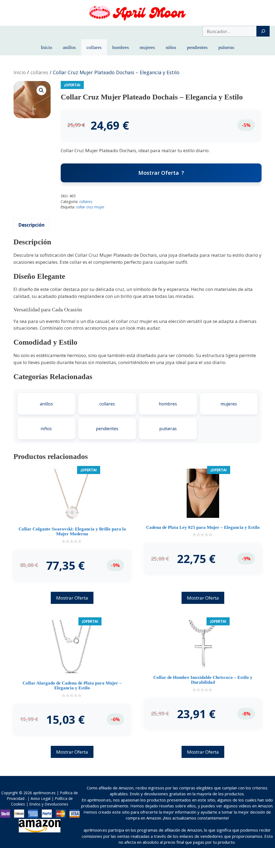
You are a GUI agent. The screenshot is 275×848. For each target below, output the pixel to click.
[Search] (263, 31)
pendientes (197, 47)
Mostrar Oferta (158, 172)
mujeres (147, 47)
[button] (41, 90)
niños (171, 47)
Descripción (31, 225)
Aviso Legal (40, 798)
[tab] (31, 225)
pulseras (226, 47)
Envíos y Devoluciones (48, 804)
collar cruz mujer (90, 206)
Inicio (46, 47)
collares (94, 47)
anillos (69, 47)
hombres (120, 47)
